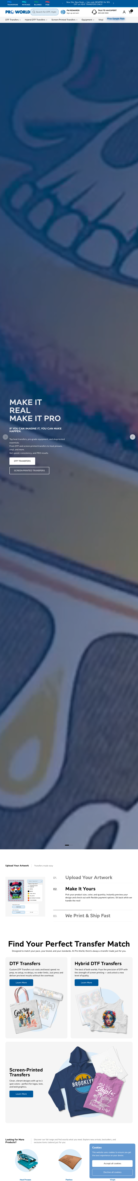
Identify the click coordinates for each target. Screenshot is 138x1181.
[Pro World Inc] (17, 12)
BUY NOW (19, 464)
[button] (131, 12)
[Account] (124, 12)
